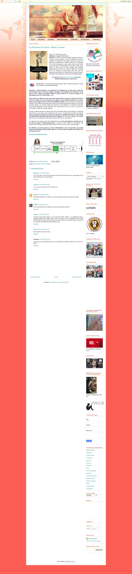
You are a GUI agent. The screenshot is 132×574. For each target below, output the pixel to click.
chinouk (35, 229)
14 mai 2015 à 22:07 (43, 194)
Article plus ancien (77, 277)
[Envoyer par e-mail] (52, 161)
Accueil (33, 39)
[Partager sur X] (55, 161)
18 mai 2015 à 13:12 (44, 239)
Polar (87, 468)
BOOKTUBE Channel (62, 39)
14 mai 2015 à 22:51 (44, 214)
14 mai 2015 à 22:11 (43, 204)
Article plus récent (35, 277)
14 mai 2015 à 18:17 (44, 173)
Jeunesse (88, 463)
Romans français (90, 478)
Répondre (35, 179)
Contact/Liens (96, 39)
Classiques (89, 452)
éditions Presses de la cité (68, 77)
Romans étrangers (46, 164)
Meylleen (35, 173)
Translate (98, 178)
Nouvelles (88, 465)
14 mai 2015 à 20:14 (44, 184)
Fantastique (89, 458)
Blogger (73, 561)
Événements (74, 39)
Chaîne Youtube (90, 450)
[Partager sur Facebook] (57, 161)
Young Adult (89, 488)
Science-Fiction (90, 486)
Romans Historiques (91, 475)
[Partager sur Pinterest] (59, 161)
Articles (90, 526)
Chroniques (51, 39)
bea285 (35, 204)
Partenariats (37, 164)
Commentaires (92, 529)
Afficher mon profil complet (93, 541)
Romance (88, 473)
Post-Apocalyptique (91, 470)
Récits (88, 483)
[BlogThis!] (54, 161)
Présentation (41, 39)
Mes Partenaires (85, 39)
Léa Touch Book (92, 538)
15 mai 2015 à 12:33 (44, 229)
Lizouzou (36, 184)
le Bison (35, 214)
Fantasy (88, 460)
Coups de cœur (90, 455)
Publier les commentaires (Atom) (59, 282)
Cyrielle (35, 194)
